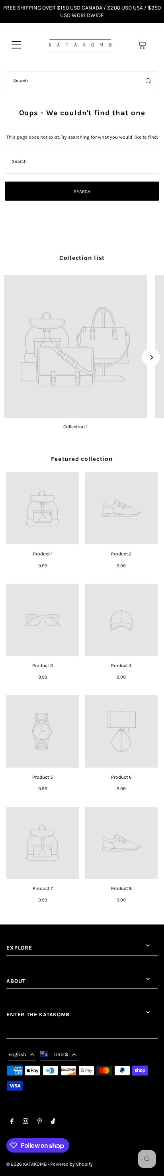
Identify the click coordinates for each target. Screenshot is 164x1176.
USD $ (61, 1054)
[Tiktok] (53, 1122)
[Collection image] (75, 346)
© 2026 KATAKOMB (26, 1164)
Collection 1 (75, 426)
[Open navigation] (16, 45)
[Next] (151, 357)
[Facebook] (12, 1122)
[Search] (148, 80)
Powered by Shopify (71, 1164)
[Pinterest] (39, 1122)
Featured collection (82, 458)
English (17, 1054)
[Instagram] (25, 1122)
